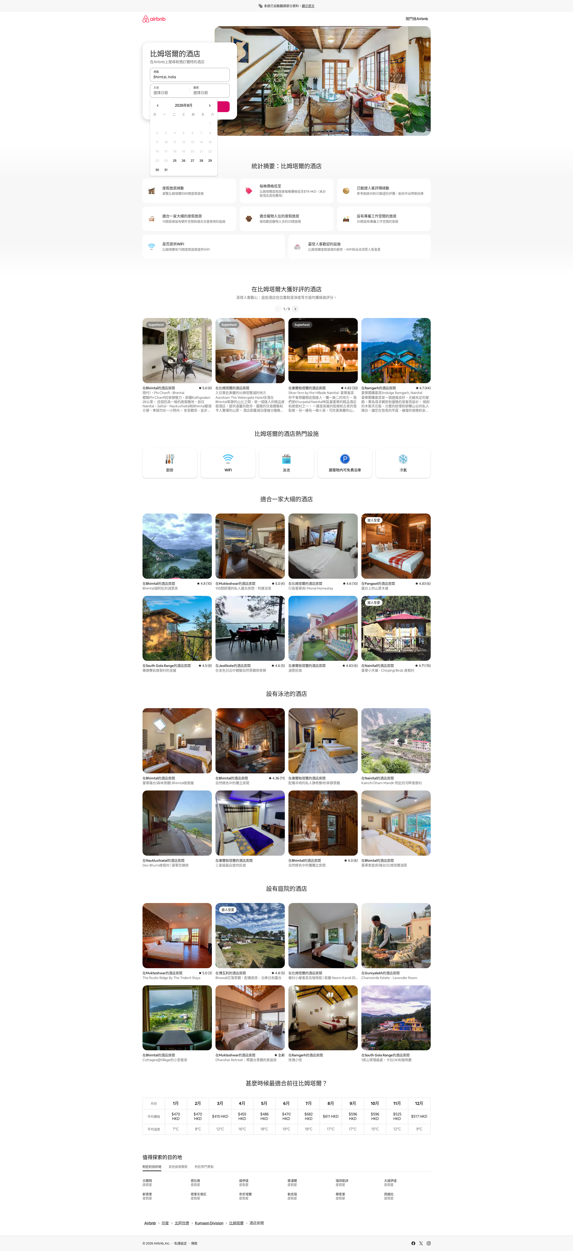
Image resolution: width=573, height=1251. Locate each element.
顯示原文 (308, 6)
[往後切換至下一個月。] (209, 105)
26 (183, 161)
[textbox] (170, 92)
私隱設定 (180, 1243)
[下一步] (295, 309)
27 (192, 161)
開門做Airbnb (417, 18)
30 (157, 170)
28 (201, 161)
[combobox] (190, 77)
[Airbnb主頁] (154, 19)
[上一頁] (278, 309)
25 (175, 161)
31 (166, 170)
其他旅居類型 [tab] (178, 1167)
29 (210, 161)
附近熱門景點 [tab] (204, 1167)
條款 (194, 1243)
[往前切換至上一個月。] (157, 105)
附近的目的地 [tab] (152, 1167)
